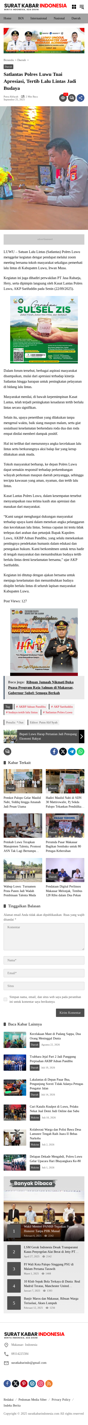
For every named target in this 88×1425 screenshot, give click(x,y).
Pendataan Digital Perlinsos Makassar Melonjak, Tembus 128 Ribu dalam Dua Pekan (64, 891)
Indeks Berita (12, 1405)
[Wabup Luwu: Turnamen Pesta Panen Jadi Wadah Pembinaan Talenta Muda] (23, 870)
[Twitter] (63, 751)
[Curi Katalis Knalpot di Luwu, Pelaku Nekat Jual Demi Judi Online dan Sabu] (15, 1112)
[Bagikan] (80, 98)
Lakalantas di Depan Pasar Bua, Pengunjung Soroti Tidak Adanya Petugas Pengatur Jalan (56, 1084)
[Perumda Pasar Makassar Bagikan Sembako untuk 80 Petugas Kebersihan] (65, 825)
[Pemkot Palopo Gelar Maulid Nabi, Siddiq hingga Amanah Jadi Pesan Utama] (23, 781)
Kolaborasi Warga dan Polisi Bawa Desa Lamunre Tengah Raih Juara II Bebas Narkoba (55, 1134)
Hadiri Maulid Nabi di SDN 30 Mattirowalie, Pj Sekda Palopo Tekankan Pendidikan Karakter (64, 802)
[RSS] (49, 1383)
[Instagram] (40, 1383)
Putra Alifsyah (11, 96)
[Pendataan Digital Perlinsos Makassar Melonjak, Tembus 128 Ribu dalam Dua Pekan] (65, 870)
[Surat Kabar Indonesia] (35, 6)
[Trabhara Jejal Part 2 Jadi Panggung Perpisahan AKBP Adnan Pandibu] (15, 1063)
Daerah (8, 66)
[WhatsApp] (80, 751)
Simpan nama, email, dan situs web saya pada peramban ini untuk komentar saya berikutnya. (45, 999)
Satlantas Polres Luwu (59, 712)
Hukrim (35, 1117)
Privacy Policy (61, 1399)
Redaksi (9, 1399)
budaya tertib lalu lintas (23, 712)
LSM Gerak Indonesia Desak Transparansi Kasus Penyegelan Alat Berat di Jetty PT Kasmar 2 (51, 1250)
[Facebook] (54, 751)
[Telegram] (72, 751)
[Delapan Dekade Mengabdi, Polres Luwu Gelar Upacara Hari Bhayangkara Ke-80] (15, 1162)
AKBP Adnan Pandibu (32, 706)
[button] (81, 6)
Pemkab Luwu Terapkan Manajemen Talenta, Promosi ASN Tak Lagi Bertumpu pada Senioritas (22, 846)
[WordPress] (32, 1383)
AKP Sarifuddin (63, 706)
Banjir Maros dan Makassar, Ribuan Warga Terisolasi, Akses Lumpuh (51, 1301)
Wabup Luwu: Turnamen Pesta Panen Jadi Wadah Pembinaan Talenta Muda (20, 891)
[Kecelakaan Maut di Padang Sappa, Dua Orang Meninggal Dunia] (15, 1040)
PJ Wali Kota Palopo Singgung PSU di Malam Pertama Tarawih (49, 1267)
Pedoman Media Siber (33, 1399)
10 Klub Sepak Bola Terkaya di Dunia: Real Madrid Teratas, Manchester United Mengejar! (52, 1284)
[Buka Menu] (74, 6)
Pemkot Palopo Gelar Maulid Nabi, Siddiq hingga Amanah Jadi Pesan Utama (22, 802)
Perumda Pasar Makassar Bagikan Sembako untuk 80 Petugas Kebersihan (63, 846)
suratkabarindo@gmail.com (28, 1362)
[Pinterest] (24, 1383)
